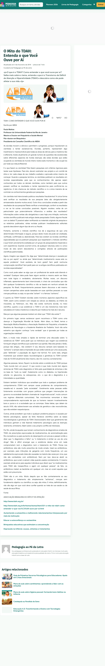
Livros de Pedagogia (70, 4)
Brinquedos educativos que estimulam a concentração (26, 525)
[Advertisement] (52, 28)
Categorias (87, 4)
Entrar (100, 4)
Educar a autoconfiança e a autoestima (20, 520)
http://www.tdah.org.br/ (13, 501)
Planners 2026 (52, 4)
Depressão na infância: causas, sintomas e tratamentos (27, 529)
